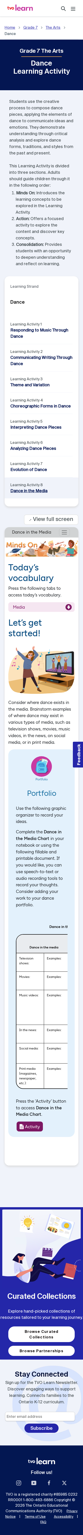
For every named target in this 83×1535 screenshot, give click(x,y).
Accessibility (63, 1516)
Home (10, 27)
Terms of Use (35, 1516)
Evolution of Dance (28, 469)
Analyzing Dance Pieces (33, 448)
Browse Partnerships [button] (41, 1351)
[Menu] (73, 8)
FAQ (43, 1522)
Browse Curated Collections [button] (42, 1334)
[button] (78, 755)
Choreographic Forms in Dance (40, 406)
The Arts (53, 27)
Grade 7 (30, 27)
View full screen (51, 519)
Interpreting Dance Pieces (36, 427)
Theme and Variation (30, 384)
